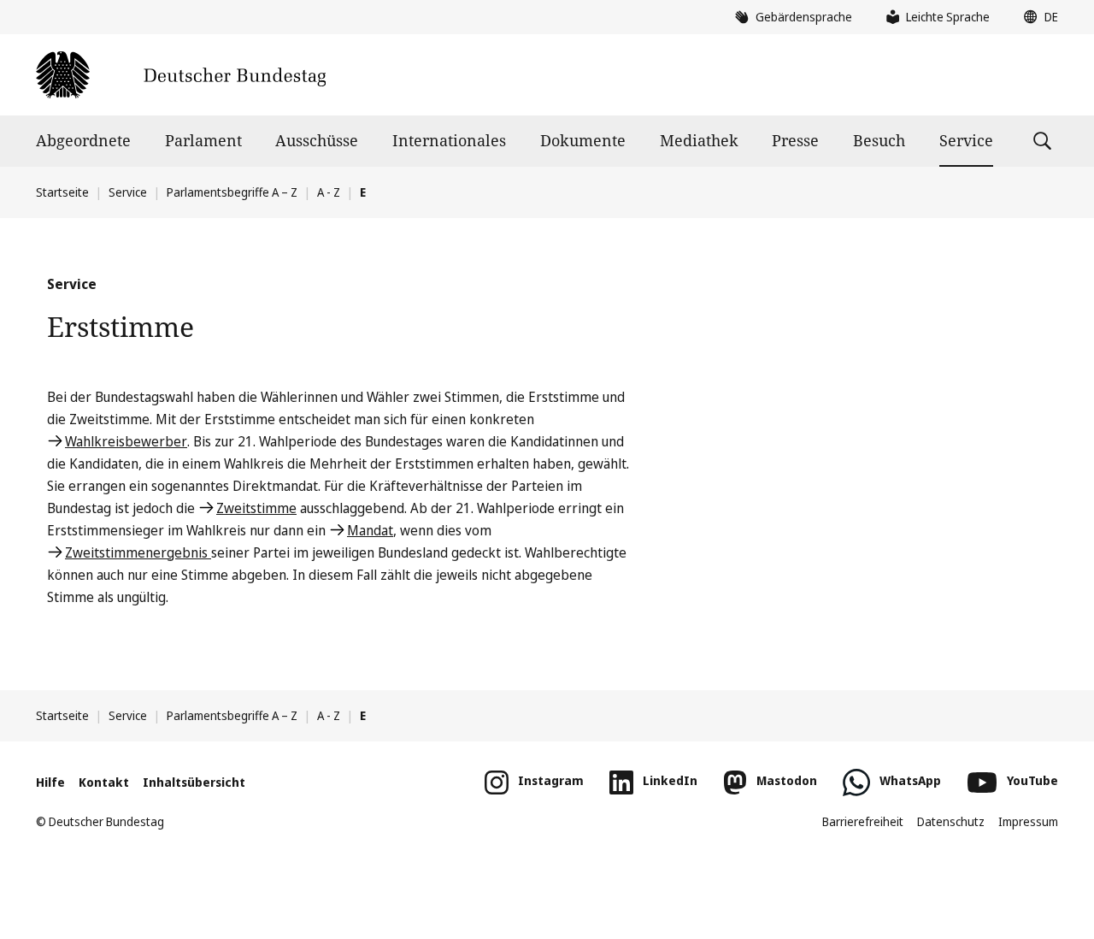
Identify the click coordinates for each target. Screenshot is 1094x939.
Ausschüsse (316, 140)
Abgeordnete (83, 140)
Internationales (449, 140)
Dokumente (583, 140)
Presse (795, 140)
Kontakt (104, 782)
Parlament (203, 140)
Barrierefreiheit (862, 821)
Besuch (879, 140)
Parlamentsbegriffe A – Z (232, 192)
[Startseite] (181, 74)
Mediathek (699, 140)
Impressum (1028, 821)
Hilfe (50, 782)
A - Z (328, 192)
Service (966, 140)
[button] (1036, 17)
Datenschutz (951, 821)
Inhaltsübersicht (194, 782)
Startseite (62, 192)
